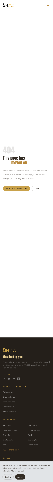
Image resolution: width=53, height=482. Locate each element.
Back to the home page (16, 188)
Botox (5, 444)
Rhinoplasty (7, 425)
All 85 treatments (12, 450)
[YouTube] (14, 379)
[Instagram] (4, 379)
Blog (37, 188)
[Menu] (47, 5)
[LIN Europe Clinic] (8, 5)
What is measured (17, 471)
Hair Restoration (8, 406)
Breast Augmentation (10, 430)
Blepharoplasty (33, 440)
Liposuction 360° (34, 430)
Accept (20, 477)
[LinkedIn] (18, 379)
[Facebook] (9, 379)
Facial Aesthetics (9, 392)
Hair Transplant (33, 425)
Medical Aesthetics (9, 411)
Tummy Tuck (7, 435)
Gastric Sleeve (33, 444)
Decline (8, 477)
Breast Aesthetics (9, 397)
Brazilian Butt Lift (8, 440)
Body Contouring (9, 402)
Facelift (30, 435)
